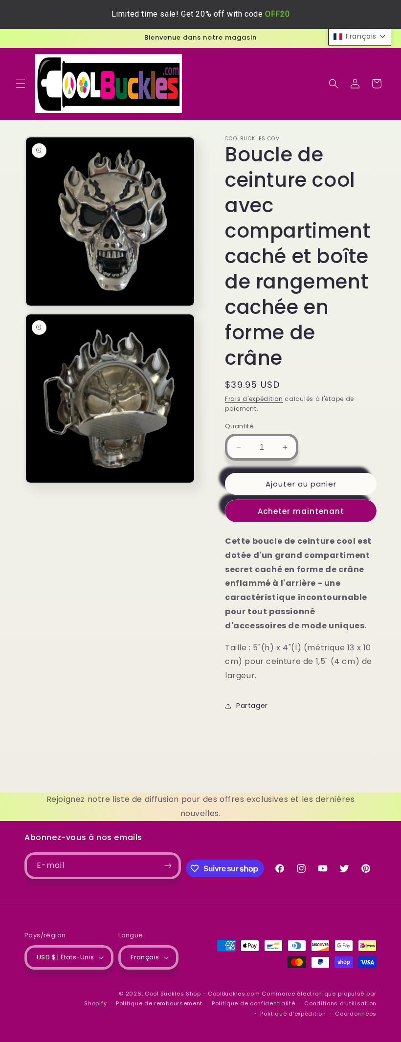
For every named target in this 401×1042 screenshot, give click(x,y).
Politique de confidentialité (253, 1003)
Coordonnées (356, 1014)
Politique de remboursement (159, 1003)
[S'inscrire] (167, 865)
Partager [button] (252, 705)
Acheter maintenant (301, 511)
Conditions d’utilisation (340, 1003)
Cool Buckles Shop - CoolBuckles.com (202, 994)
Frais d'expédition (254, 399)
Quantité (239, 426)
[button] (20, 83)
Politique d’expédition (293, 1014)
